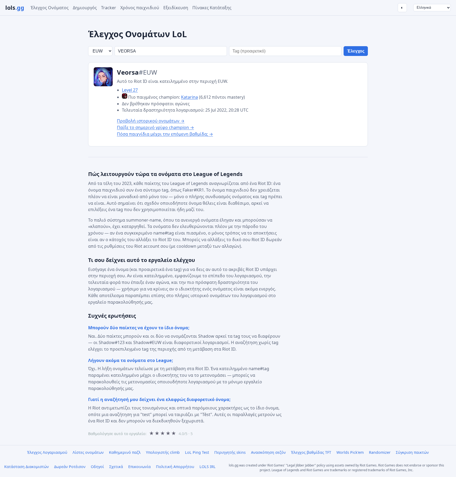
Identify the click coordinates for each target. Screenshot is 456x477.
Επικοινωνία (139, 466)
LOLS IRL (208, 466)
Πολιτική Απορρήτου (175, 466)
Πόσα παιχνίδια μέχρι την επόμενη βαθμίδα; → (165, 134)
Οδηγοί (97, 466)
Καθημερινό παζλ (125, 452)
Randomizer (380, 452)
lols (14, 7)
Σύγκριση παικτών (412, 452)
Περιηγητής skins (230, 452)
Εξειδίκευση (175, 8)
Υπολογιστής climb (163, 452)
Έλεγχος (355, 51)
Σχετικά (116, 466)
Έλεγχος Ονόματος (50, 8)
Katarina (189, 97)
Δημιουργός (85, 8)
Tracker (108, 8)
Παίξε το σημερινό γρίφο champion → (155, 127)
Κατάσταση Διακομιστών (26, 466)
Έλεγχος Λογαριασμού (47, 452)
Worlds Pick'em (350, 452)
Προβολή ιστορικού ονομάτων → (150, 121)
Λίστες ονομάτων (88, 452)
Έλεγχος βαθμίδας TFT (311, 452)
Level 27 (130, 90)
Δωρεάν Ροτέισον (70, 466)
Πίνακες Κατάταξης (211, 8)
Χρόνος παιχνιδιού (139, 8)
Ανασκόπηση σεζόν (268, 452)
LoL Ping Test (197, 452)
